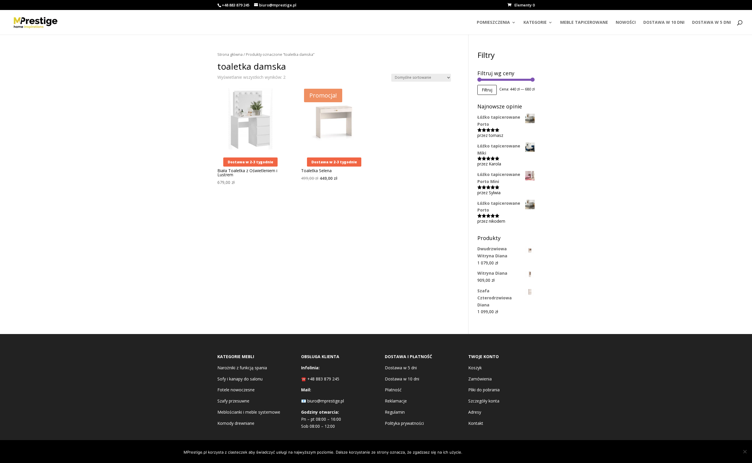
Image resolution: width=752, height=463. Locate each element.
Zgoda (480, 451)
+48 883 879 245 (235, 5)
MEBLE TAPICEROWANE (584, 22)
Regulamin (395, 412)
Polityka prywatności (404, 423)
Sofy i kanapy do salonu (240, 379)
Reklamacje (396, 401)
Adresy (474, 412)
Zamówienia (480, 379)
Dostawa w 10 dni (402, 379)
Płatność (393, 389)
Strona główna (230, 54)
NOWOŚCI (626, 22)
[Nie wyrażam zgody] (745, 451)
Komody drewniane (235, 423)
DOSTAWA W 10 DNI (663, 22)
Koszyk (475, 367)
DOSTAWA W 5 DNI (711, 22)
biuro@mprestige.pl (325, 401)
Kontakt (475, 423)
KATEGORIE (535, 22)
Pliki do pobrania (484, 389)
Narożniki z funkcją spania (242, 367)
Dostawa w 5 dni (401, 367)
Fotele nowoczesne (236, 389)
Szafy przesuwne (233, 401)
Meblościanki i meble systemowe (248, 412)
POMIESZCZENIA (493, 22)
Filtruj (487, 90)
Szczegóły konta (483, 401)
